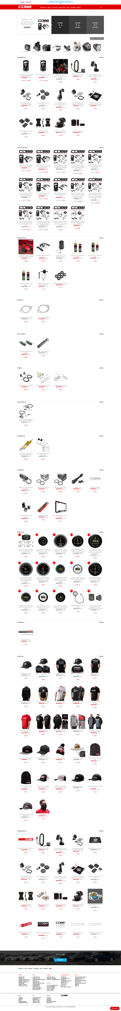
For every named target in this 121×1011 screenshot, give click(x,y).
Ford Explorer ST (37, 988)
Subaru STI (21, 978)
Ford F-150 (35, 980)
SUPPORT (22, 2)
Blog (67, 7)
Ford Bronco (36, 985)
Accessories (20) (21, 831)
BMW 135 (77, 985)
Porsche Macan (51, 977)
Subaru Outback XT (23, 982)
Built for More (36, 989)
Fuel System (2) (21, 334)
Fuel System (65, 51)
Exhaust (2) (20, 300)
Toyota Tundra (50, 989)
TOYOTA (48, 983)
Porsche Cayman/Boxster (53, 979)
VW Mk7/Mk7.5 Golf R (66, 980)
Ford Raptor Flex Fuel (39, 983)
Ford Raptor (36, 982)
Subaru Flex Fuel (23, 985)
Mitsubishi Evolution (80, 980)
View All (101, 57)
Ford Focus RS (36, 986)
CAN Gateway (86, 51)
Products (43, 7)
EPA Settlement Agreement (37, 998)
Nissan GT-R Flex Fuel (80, 983)
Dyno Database (22, 1001)
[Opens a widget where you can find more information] (115, 1008)
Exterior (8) (20, 470)
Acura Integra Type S (80, 977)
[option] (25, 46)
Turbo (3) (19, 368)
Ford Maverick (36, 984)
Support (73, 7)
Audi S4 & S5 (64, 983)
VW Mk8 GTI (63, 979)
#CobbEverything (23, 1002)
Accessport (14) (21, 57)
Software (62, 7)
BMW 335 (77, 984)
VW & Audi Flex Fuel (66, 986)
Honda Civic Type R (80, 978)
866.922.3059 (28, 2)
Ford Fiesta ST (36, 978)
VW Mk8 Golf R (64, 982)
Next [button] (103, 46)
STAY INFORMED (60, 959)
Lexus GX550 (50, 990)
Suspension (95, 51)
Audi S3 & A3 (64, 984)
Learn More (27, 27)
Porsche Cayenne (51, 978)
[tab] (34, 25)
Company (20, 997)
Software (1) (20, 622)
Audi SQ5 (63, 985)
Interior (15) (20, 532)
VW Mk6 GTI (63, 977)
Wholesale (50, 1002)
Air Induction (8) (21, 238)
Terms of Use (36, 1001)
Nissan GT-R (78, 982)
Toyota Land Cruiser (52, 985)
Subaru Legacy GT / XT (24, 980)
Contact (49, 997)
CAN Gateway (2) (21, 402)
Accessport (25, 51)
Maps (49, 7)
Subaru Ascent (22, 984)
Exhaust (55, 51)
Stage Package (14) (22, 147)
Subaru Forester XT (23, 979)
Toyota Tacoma (51, 987)
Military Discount (51, 1001)
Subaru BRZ (21, 983)
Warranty (49, 1000)
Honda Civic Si (78, 979)
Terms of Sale (36, 1002)
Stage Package (35, 51)
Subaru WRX (21, 977)
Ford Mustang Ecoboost (39, 979)
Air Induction (45, 51)
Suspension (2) (21, 436)
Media (79, 7)
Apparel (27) (20, 656)
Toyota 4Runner (51, 986)
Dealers (55, 7)
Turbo (75, 51)
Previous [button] (18, 46)
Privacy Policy (36, 1000)
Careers (20, 999)
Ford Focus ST (36, 977)
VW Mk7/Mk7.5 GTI (65, 978)
